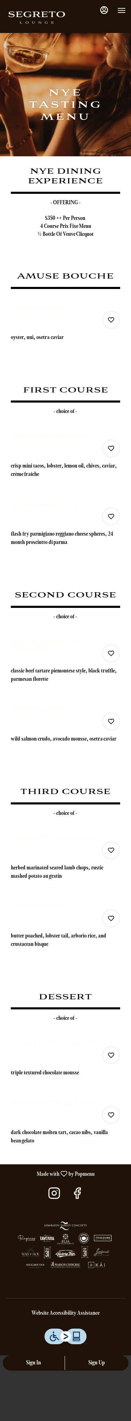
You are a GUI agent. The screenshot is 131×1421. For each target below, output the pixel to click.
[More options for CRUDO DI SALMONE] (111, 721)
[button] (65, 326)
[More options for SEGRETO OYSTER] (111, 320)
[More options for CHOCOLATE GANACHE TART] (111, 1115)
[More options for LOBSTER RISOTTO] (111, 918)
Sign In (33, 1363)
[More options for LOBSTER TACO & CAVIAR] (111, 448)
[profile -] (104, 10)
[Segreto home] (36, 17)
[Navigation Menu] (121, 10)
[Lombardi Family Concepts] (65, 1246)
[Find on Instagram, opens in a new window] (54, 1196)
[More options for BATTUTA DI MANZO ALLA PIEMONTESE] (111, 653)
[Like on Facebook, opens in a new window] (77, 1196)
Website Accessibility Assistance (65, 1313)
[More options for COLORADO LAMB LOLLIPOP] (111, 850)
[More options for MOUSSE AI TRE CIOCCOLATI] (111, 1055)
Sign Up (96, 1363)
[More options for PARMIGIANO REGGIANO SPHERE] (111, 516)
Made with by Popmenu (50, 1174)
